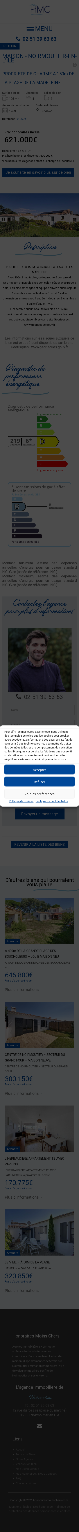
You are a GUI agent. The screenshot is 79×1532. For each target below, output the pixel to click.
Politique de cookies (21, 801)
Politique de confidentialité (52, 801)
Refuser (39, 781)
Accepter (39, 769)
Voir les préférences (39, 793)
